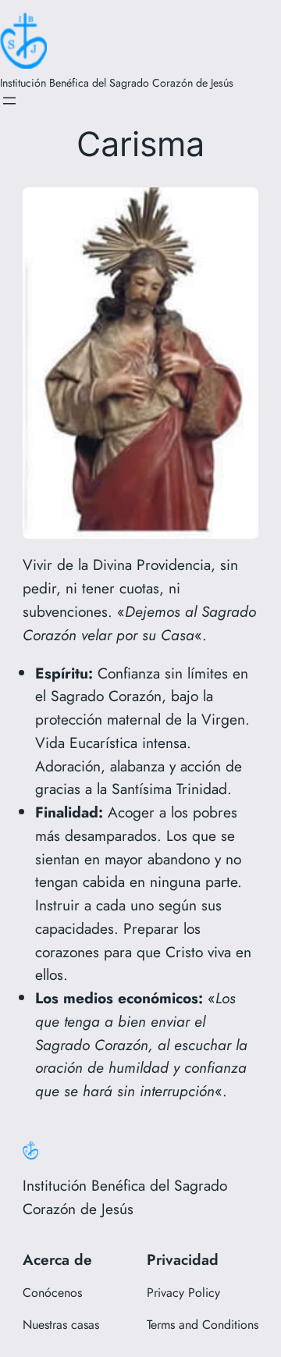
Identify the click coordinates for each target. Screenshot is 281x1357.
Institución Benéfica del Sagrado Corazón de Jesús (116, 83)
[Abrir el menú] (9, 100)
